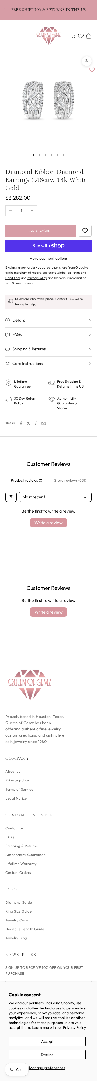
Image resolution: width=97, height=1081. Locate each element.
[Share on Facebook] (21, 423)
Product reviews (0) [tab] (27, 480)
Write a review (48, 522)
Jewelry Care (16, 920)
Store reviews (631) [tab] (70, 480)
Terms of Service (19, 789)
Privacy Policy (74, 1027)
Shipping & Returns (21, 846)
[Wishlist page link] (81, 36)
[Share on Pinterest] (36, 423)
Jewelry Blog (16, 938)
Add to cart (40, 230)
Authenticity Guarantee (25, 855)
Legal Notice (16, 798)
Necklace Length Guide (24, 929)
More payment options (48, 258)
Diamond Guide (18, 902)
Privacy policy (17, 780)
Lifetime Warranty (21, 863)
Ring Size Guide (18, 911)
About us (12, 771)
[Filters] (11, 497)
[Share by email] (43, 423)
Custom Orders (18, 872)
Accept (47, 1041)
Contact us (14, 828)
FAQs (9, 837)
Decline (47, 1054)
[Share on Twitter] (28, 423)
